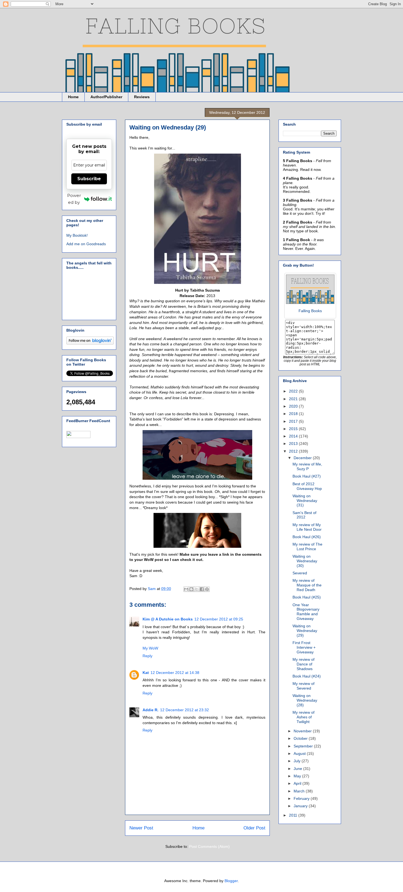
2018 (294, 413)
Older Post (254, 828)
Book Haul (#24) (307, 676)
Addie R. (150, 710)
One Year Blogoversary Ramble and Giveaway (306, 612)
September (304, 746)
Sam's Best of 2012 (304, 515)
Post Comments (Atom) (209, 846)
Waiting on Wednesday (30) (305, 561)
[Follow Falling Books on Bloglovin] (90, 343)
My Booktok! (77, 235)
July (298, 761)
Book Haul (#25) (307, 597)
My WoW (150, 648)
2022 (294, 391)
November (303, 731)
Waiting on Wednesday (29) (305, 630)
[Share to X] (196, 589)
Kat (146, 672)
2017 (294, 421)
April (298, 783)
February (302, 798)
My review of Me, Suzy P (307, 466)
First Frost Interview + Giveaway (304, 647)
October (301, 738)
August (300, 753)
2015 (294, 429)
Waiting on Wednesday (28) (305, 700)
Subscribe (89, 178)
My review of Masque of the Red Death (307, 585)
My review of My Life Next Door (307, 527)
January (301, 806)
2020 (294, 406)
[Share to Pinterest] (207, 589)
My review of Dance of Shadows (303, 664)
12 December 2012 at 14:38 (175, 672)
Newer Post (141, 828)
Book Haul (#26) (307, 537)
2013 (294, 443)
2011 (293, 815)
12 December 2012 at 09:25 (218, 619)
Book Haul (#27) (307, 476)
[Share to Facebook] (202, 589)
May (298, 776)
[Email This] (186, 589)
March (300, 791)
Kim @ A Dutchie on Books (168, 619)
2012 (294, 451)
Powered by (74, 199)
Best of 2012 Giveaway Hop (307, 486)
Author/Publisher (106, 97)
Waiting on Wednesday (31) (305, 500)
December (303, 458)
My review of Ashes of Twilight (303, 717)
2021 (294, 399)
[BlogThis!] (191, 589)
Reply (147, 656)
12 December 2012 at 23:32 (184, 710)
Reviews (142, 97)
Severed (300, 573)
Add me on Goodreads (86, 244)
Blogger (231, 881)
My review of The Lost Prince (307, 546)
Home (73, 97)
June (298, 768)
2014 (294, 436)
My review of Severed (303, 685)
